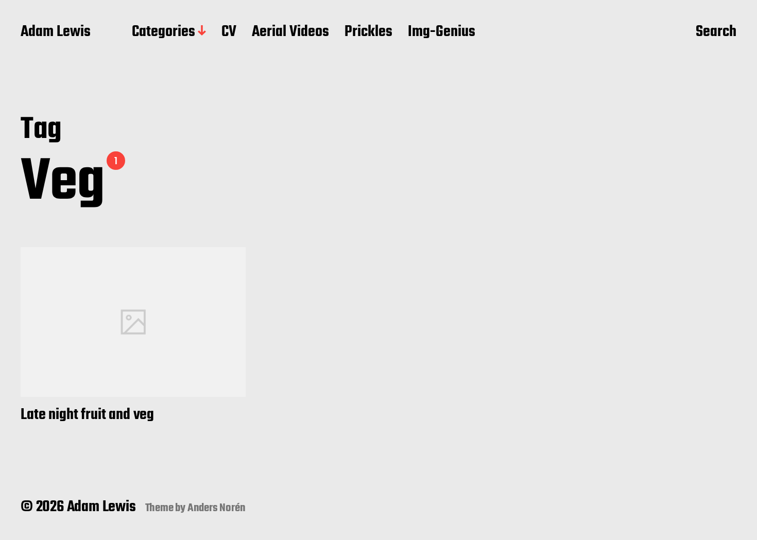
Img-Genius (441, 32)
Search (716, 32)
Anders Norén (216, 508)
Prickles (368, 32)
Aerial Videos (290, 32)
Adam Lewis (56, 32)
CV (228, 32)
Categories (163, 32)
